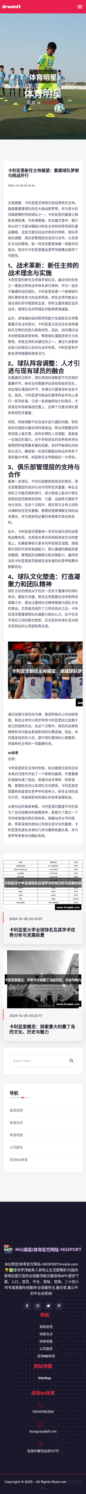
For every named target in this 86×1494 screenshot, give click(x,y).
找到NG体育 (19, 1160)
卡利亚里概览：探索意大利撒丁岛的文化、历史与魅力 (42, 1029)
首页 (31, 103)
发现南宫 (16, 1110)
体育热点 (16, 1123)
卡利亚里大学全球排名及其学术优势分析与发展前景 (42, 932)
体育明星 (16, 1135)
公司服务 (16, 1147)
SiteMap (44, 1378)
